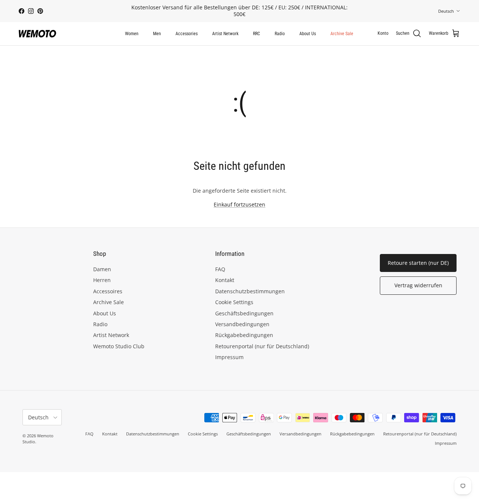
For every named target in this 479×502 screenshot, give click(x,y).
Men (157, 33)
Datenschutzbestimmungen (250, 291)
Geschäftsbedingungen (244, 313)
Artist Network (225, 33)
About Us (307, 33)
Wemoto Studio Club (118, 346)
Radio (280, 33)
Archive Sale (341, 33)
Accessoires (107, 291)
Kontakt (224, 280)
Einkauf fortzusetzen (239, 204)
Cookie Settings (234, 302)
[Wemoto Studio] (37, 33)
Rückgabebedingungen (244, 335)
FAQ (220, 269)
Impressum (229, 357)
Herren (102, 280)
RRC (256, 33)
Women (131, 33)
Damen (102, 269)
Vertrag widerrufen (418, 285)
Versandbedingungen (242, 324)
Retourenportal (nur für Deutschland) (262, 346)
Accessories (187, 33)
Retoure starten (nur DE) (418, 262)
